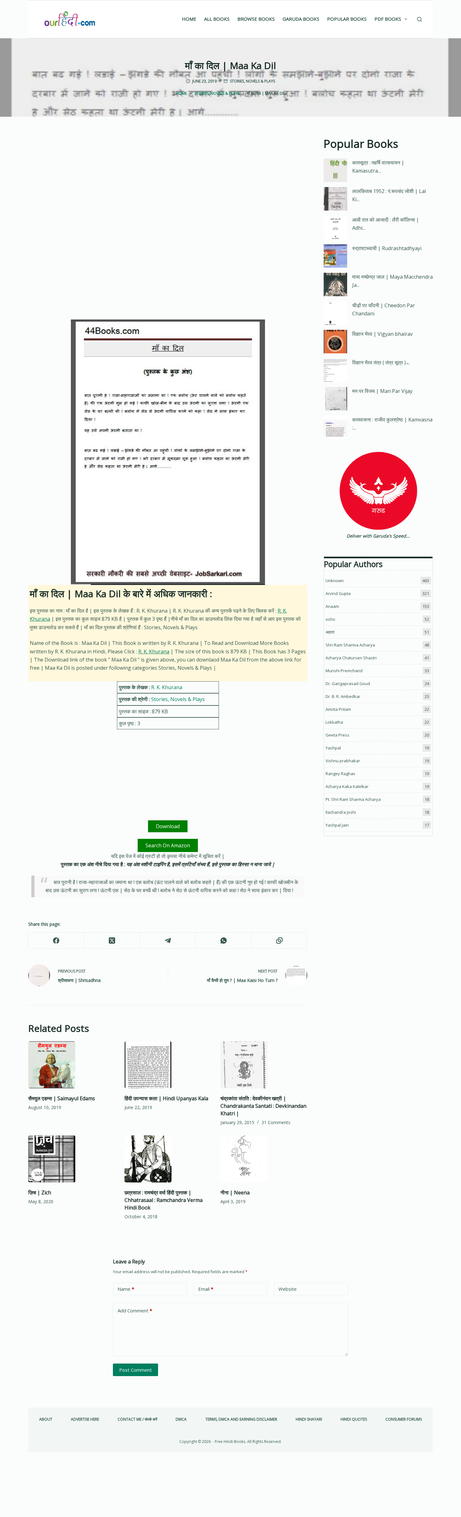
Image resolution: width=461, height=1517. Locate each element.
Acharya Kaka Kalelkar (347, 786)
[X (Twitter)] (112, 941)
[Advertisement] (167, 182)
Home (189, 19)
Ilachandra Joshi (341, 812)
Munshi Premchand (344, 670)
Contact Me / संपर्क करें (137, 1419)
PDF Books (387, 19)
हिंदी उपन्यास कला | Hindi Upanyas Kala (166, 1098)
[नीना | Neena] (263, 1158)
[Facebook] (56, 941)
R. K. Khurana (153, 651)
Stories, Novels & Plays (252, 81)
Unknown (335, 580)
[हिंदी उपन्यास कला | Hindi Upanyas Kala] (168, 1064)
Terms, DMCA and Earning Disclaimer (241, 1419)
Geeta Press (337, 735)
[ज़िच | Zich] (71, 1158)
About (45, 1419)
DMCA (181, 1419)
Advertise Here (85, 1419)
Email (205, 1289)
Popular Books (347, 19)
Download (168, 826)
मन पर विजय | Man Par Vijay (382, 391)
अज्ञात (330, 632)
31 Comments (276, 1122)
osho (330, 619)
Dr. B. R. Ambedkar (343, 696)
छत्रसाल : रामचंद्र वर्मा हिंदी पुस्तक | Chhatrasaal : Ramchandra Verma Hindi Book (164, 1200)
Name (126, 1289)
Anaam (332, 606)
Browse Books (256, 19)
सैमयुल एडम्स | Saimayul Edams (61, 1098)
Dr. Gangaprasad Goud (348, 683)
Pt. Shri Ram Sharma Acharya (353, 799)
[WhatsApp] (224, 941)
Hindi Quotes (354, 1419)
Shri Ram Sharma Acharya (350, 645)
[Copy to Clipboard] (279, 941)
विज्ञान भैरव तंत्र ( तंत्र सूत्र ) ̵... (381, 362)
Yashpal (333, 748)
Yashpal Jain (337, 825)
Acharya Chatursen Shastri (351, 658)
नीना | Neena (235, 1192)
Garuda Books (301, 19)
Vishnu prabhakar (343, 761)
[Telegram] (168, 941)
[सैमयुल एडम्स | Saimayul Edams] (71, 1064)
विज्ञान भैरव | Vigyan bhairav (382, 333)
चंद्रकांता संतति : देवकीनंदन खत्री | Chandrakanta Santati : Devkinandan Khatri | (263, 1106)
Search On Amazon (168, 845)
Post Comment (135, 1370)
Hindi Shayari (309, 1419)
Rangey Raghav (340, 773)
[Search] (419, 19)
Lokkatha (334, 722)
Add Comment (135, 1310)
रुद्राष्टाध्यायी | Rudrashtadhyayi (386, 248)
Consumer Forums (403, 1419)
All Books (217, 19)
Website (287, 1289)
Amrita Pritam (338, 709)
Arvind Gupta (338, 593)
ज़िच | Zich (39, 1192)
